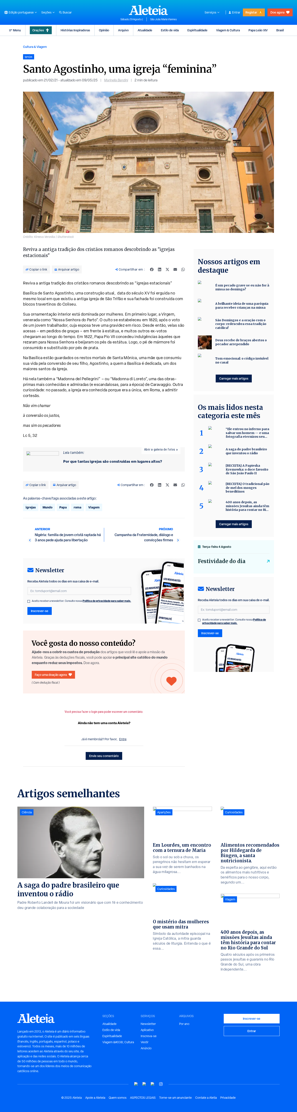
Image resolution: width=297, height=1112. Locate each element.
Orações (38, 30)
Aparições (164, 812)
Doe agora (277, 12)
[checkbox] (28, 601)
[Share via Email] (175, 269)
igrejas (31, 507)
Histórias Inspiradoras (75, 30)
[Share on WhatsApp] (183, 269)
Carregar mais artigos (233, 378)
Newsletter (148, 1024)
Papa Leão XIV (258, 30)
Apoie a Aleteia (95, 1098)
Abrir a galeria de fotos (159, 449)
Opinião (104, 30)
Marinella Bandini (116, 80)
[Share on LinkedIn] (159, 269)
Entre (123, 739)
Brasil (280, 30)
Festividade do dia (221, 561)
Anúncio (146, 1048)
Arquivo (123, 30)
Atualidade (145, 30)
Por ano (184, 1024)
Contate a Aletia (206, 1098)
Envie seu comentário (104, 756)
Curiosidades (166, 889)
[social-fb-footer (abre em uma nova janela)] (144, 1084)
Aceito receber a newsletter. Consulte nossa (81, 601)
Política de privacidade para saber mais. (107, 601)
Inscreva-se (149, 1036)
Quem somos (118, 1098)
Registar (251, 12)
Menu (17, 30)
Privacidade (228, 1098)
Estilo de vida (170, 30)
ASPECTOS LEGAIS (143, 1098)
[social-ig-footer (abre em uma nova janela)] (161, 1084)
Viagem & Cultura (228, 30)
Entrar (236, 12)
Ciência (27, 812)
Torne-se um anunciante (175, 1098)
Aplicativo (147, 1030)
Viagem (94, 507)
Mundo (47, 507)
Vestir (144, 1042)
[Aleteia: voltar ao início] (148, 10)
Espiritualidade (197, 30)
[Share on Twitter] (167, 269)
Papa (63, 507)
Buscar (67, 12)
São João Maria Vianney (163, 19)
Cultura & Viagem (35, 47)
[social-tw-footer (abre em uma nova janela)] (153, 1084)
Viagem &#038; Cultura (118, 1042)
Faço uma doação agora (51, 675)
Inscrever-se (39, 611)
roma (77, 507)
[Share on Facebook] (152, 269)
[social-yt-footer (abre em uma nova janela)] (136, 1084)
